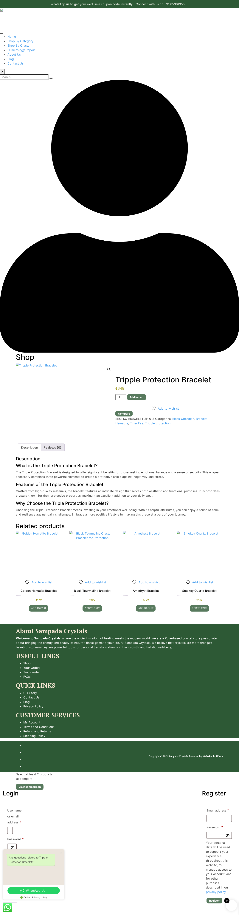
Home (11, 36)
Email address (218, 810)
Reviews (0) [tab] (52, 447)
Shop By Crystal (18, 45)
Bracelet (201, 419)
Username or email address (14, 816)
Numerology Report (21, 50)
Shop (27, 663)
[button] (109, 369)
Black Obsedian (183, 419)
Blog (10, 59)
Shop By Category (20, 41)
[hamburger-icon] (1, 33)
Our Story (30, 693)
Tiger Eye (136, 423)
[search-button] (50, 78)
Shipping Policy (34, 736)
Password (15, 839)
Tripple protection (157, 423)
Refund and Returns (37, 731)
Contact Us (15, 63)
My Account (31, 722)
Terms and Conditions (38, 727)
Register (214, 900)
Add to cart (137, 397)
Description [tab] (29, 447)
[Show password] (12, 847)
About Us (14, 54)
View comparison (29, 786)
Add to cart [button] (38, 608)
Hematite (121, 423)
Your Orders (31, 668)
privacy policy (216, 892)
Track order (31, 672)
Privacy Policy (33, 706)
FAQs (26, 677)
